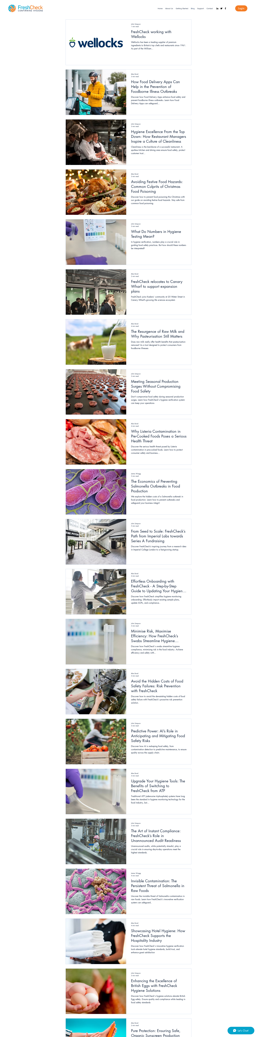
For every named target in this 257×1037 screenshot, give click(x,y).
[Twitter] (221, 8)
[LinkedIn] (217, 8)
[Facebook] (225, 8)
